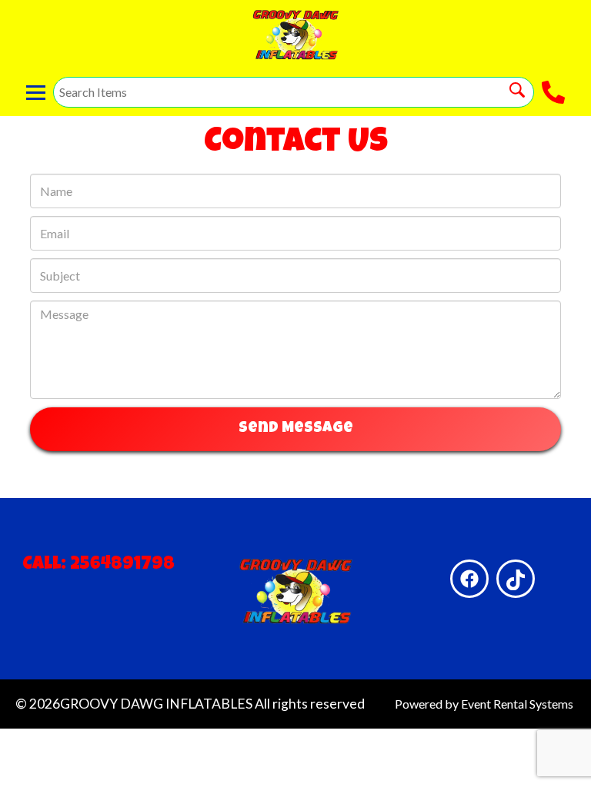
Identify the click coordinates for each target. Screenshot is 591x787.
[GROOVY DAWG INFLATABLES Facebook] (469, 579)
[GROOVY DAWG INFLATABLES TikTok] (515, 579)
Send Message (296, 429)
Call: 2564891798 (98, 565)
